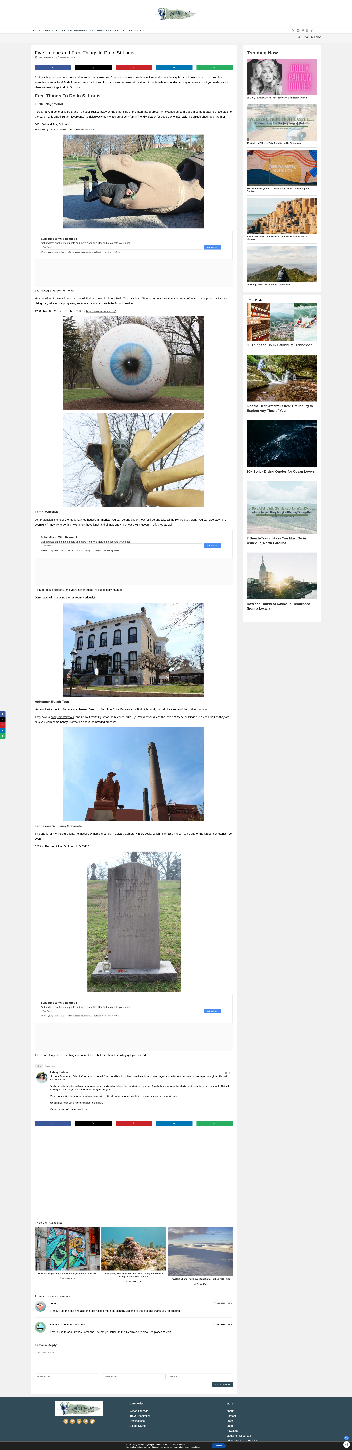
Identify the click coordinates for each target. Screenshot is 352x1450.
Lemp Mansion (44, 519)
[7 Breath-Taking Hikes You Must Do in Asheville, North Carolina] (282, 507)
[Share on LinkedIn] (174, 67)
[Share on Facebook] (53, 67)
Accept (219, 1446)
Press (229, 1420)
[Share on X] (93, 67)
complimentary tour (62, 717)
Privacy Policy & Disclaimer (242, 1440)
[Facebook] (226, 1073)
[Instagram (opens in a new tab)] (307, 30)
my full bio (82, 1109)
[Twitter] (229, 1073)
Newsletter (232, 1430)
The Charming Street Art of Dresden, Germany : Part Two (67, 1273)
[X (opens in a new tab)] (293, 30)
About (230, 1410)
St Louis (152, 82)
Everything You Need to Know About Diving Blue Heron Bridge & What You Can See (134, 1275)
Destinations (137, 1420)
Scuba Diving (138, 1425)
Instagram (86, 1103)
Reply (230, 1303)
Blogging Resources (238, 1435)
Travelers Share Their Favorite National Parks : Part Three (200, 1279)
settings (196, 1447)
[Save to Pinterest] (134, 67)
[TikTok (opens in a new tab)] (312, 30)
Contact (231, 1415)
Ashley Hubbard (45, 58)
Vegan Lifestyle (139, 1410)
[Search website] (318, 31)
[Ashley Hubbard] (41, 1077)
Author (38, 1066)
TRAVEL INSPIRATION (311, 37)
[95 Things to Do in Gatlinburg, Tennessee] (282, 322)
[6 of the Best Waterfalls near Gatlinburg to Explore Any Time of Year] (282, 378)
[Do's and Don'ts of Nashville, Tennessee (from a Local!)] (282, 576)
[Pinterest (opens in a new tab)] (303, 30)
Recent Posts (50, 1066)
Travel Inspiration (140, 1415)
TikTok (99, 1103)
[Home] (299, 37)
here (120, 1086)
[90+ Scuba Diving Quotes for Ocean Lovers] (282, 443)
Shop (229, 1425)
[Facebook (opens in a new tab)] (298, 30)
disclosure (90, 129)
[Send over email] (214, 67)
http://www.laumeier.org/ (101, 311)
